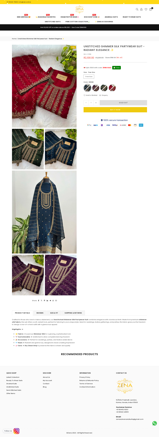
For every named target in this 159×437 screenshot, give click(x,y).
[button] (150, 9)
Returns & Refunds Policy (89, 380)
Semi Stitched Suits (13, 390)
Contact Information (87, 387)
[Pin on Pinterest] (44, 300)
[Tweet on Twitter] (41, 300)
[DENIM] (87, 88)
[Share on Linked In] (47, 300)
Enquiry (105, 95)
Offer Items (10, 393)
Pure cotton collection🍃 (78, 22)
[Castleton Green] (104, 88)
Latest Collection (12, 377)
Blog (44, 387)
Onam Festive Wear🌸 (70, 16)
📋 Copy (116, 67)
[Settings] (141, 9)
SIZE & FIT (54, 313)
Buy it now (115, 110)
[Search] (137, 9)
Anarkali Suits (11, 384)
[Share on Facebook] (39, 300)
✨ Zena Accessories (104, 22)
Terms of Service (86, 384)
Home (14, 39)
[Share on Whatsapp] (53, 300)
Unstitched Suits (12, 387)
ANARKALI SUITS (111, 17)
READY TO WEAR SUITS (132, 17)
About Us (46, 377)
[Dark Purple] (96, 88)
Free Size (88, 76)
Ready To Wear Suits (14, 380)
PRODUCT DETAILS (22, 313)
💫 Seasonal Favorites (46, 16)
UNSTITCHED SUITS (53, 22)
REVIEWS (40, 313)
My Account (47, 380)
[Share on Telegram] (50, 300)
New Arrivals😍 (23, 16)
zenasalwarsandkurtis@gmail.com (129, 419)
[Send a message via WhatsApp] (154, 423)
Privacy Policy (85, 377)
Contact (46, 384)
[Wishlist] (146, 9)
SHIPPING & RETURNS (73, 313)
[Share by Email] (56, 300)
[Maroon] (112, 88)
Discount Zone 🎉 (92, 16)
